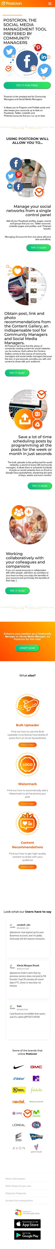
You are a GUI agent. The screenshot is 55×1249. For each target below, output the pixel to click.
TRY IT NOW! (38, 247)
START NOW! (27, 648)
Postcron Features (16, 1193)
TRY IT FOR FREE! (27, 85)
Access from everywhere (19, 1200)
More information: (15, 1178)
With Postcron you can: (18, 1186)
